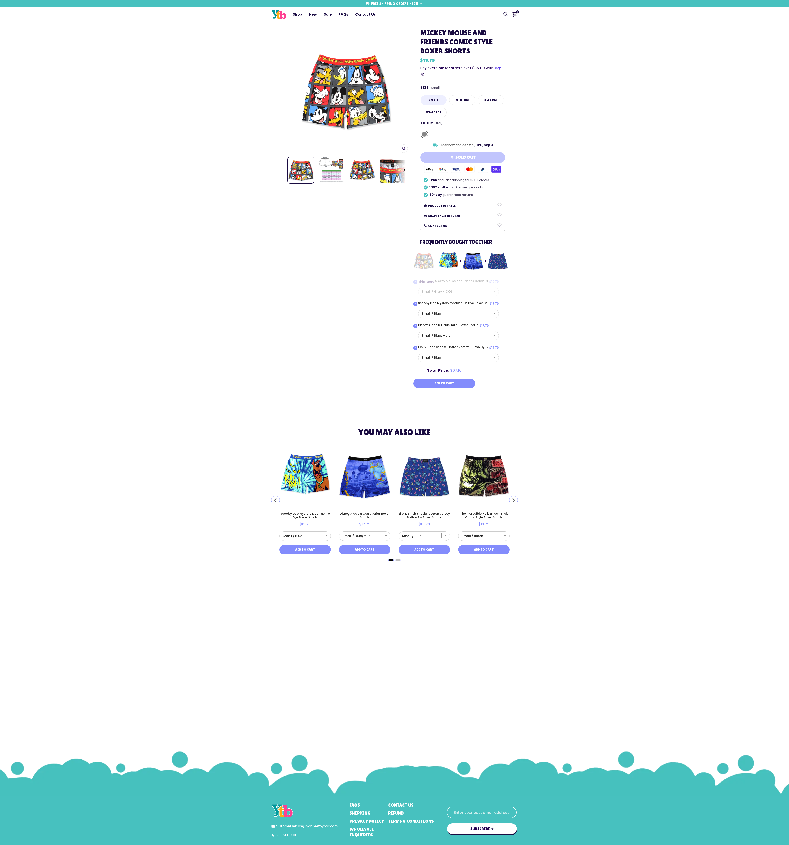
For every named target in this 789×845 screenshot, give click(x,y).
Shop (297, 14)
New (313, 14)
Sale (328, 14)
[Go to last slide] (275, 500)
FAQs (343, 14)
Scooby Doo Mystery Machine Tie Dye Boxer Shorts (456, 303)
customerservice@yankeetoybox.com (307, 826)
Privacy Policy (367, 821)
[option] (346, 90)
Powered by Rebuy (394, 566)
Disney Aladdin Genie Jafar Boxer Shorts (448, 325)
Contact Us (365, 14)
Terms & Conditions (411, 821)
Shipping (360, 813)
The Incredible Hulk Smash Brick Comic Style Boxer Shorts (484, 515)
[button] (400, 170)
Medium (462, 100)
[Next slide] (513, 500)
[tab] (391, 560)
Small (434, 100)
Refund (396, 813)
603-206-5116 (286, 835)
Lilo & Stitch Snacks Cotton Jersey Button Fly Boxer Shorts (461, 347)
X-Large (490, 100)
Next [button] (403, 90)
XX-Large (433, 112)
